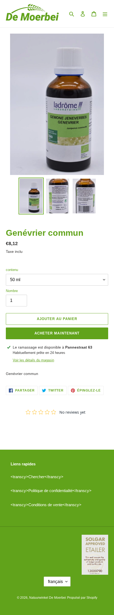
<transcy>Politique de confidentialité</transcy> (51, 490)
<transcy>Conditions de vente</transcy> (46, 504)
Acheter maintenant (57, 333)
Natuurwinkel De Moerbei (47, 598)
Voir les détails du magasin (33, 360)
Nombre (12, 291)
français (55, 581)
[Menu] (105, 13)
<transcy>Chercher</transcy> (37, 476)
